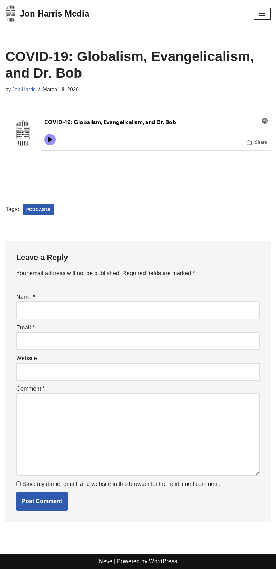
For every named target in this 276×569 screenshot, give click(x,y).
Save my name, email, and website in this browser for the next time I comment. (121, 484)
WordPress (163, 561)
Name (25, 297)
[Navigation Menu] (262, 14)
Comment (30, 389)
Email (25, 327)
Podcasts (38, 209)
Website (26, 358)
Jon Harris (24, 89)
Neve (105, 561)
